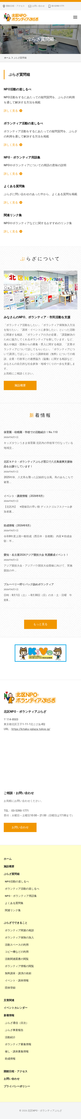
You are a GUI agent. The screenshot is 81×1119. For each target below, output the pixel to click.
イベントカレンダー (16, 1007)
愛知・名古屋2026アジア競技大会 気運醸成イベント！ (36, 554)
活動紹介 (10, 1037)
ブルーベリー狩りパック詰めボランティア (29, 584)
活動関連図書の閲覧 (17, 958)
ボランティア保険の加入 (19, 937)
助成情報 (10, 1058)
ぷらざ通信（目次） (17, 1022)
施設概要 (20, 385)
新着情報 (9, 1015)
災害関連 (9, 1000)
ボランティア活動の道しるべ (22, 888)
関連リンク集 (13, 910)
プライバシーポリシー (17, 1086)
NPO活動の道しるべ (17, 881)
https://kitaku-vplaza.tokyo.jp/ (30, 729)
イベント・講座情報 (17, 980)
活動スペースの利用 (17, 944)
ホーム (8, 858)
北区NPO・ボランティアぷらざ (45, 1110)
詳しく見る (11, 110)
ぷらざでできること (16, 922)
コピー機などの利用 (17, 951)
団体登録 (10, 987)
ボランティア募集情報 (18, 1044)
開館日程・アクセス (15, 6)
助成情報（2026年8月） (18, 525)
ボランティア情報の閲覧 (19, 966)
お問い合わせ (38, 6)
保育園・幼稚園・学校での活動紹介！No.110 (30, 432)
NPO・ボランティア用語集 (21, 895)
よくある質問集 (14, 903)
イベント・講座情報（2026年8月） (25, 495)
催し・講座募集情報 (17, 1051)
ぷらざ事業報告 (14, 1030)
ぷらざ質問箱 (12, 873)
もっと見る (40, 624)
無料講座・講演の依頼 (18, 973)
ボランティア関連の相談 (19, 930)
